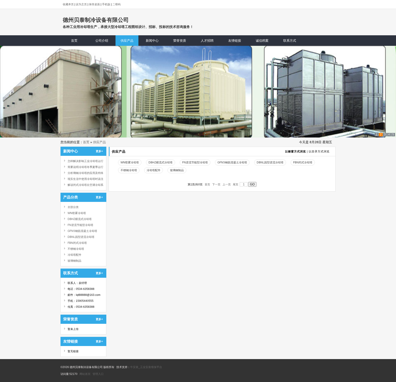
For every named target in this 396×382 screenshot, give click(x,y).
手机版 (106, 4)
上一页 (226, 184)
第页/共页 (195, 184)
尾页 (235, 184)
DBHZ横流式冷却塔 (80, 219)
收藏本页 (68, 4)
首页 (86, 142)
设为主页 (81, 4)
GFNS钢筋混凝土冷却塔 (82, 231)
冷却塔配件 (74, 254)
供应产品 (99, 142)
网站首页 (85, 374)
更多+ (99, 151)
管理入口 (98, 374)
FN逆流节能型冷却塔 (80, 225)
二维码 (116, 4)
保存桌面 (94, 4)
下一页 (216, 184)
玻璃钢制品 (74, 260)
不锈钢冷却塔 (76, 248)
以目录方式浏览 (319, 151)
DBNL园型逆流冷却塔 (81, 237)
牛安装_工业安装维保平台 (146, 367)
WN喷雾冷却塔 (77, 213)
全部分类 (73, 207)
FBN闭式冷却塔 (77, 243)
